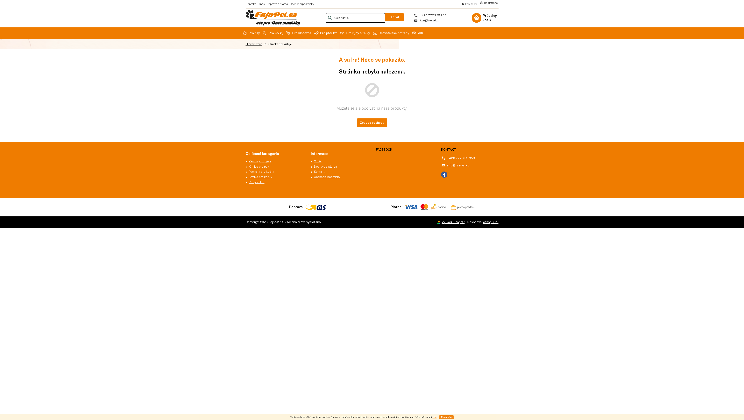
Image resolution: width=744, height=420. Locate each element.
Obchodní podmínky (302, 4)
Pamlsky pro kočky (261, 171)
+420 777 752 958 (461, 158)
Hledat (394, 17)
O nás (261, 4)
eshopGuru (491, 222)
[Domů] (254, 44)
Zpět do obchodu (372, 122)
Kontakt (251, 4)
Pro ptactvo (257, 182)
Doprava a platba (277, 4)
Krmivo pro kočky (260, 176)
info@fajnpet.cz (458, 165)
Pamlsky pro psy (260, 161)
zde (434, 417)
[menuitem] (252, 33)
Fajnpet (444, 175)
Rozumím (446, 417)
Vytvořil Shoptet (453, 222)
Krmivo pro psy (259, 166)
